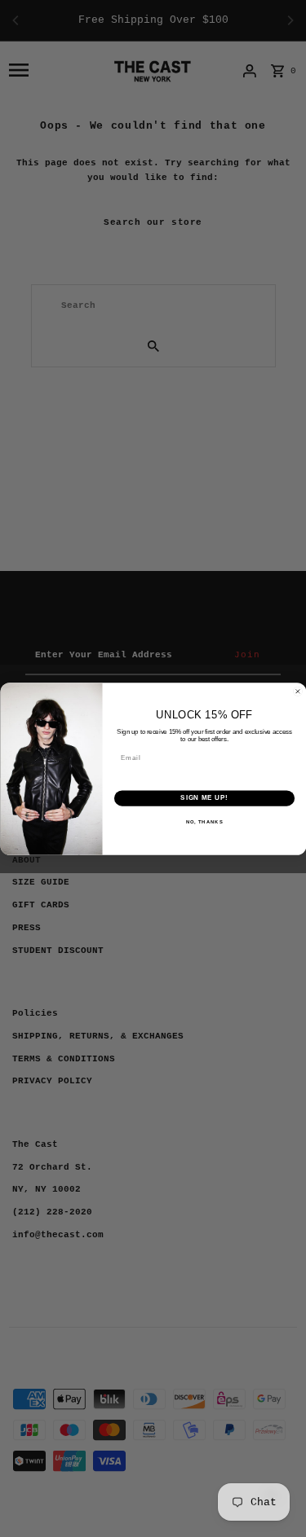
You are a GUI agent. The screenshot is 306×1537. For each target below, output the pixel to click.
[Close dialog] (298, 691)
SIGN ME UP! (204, 797)
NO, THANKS (204, 821)
